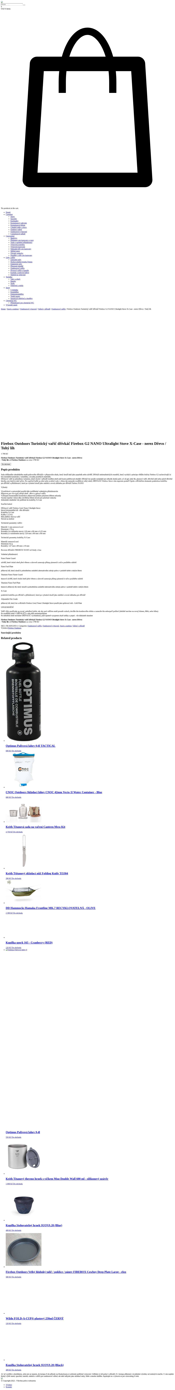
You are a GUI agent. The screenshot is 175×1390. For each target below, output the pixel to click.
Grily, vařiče (10, 258)
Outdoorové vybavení (18, 232)
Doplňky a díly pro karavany (21, 255)
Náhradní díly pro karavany (20, 249)
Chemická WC (11, 301)
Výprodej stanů (11, 305)
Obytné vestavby (16, 253)
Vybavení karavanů (17, 247)
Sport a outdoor (13, 309)
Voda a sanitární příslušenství (21, 242)
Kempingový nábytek (18, 223)
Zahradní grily (15, 260)
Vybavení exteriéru (17, 245)
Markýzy (13, 238)
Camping (9, 214)
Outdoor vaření (16, 230)
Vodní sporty (15, 296)
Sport (8, 288)
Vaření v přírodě (44, 309)
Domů (8, 212)
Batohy (13, 281)
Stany (12, 217)
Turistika (9, 277)
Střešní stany (15, 251)
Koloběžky (14, 292)
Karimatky (14, 221)
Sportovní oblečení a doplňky (21, 298)
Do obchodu (6, 464)
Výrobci (9, 1385)
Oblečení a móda (16, 286)
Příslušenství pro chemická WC (22, 303)
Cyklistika (14, 290)
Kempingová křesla (17, 225)
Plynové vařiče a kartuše (19, 270)
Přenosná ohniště (16, 266)
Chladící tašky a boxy (18, 227)
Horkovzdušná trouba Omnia (21, 262)
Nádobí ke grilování (17, 275)
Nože (12, 283)
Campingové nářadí (17, 234)
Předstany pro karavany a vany (22, 240)
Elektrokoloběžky (17, 294)
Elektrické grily (16, 264)
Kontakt (9, 1387)
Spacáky (13, 219)
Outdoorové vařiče (17, 268)
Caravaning (10, 236)
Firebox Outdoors (14, 628)
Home (3, 309)
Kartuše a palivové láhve (19, 273)
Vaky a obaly (15, 279)
